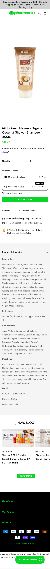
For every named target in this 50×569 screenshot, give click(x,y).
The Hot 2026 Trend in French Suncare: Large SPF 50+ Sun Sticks (16, 458)
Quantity (6, 160)
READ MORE (26, 475)
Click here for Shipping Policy (31, 6)
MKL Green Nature (27, 210)
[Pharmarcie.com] (22, 13)
